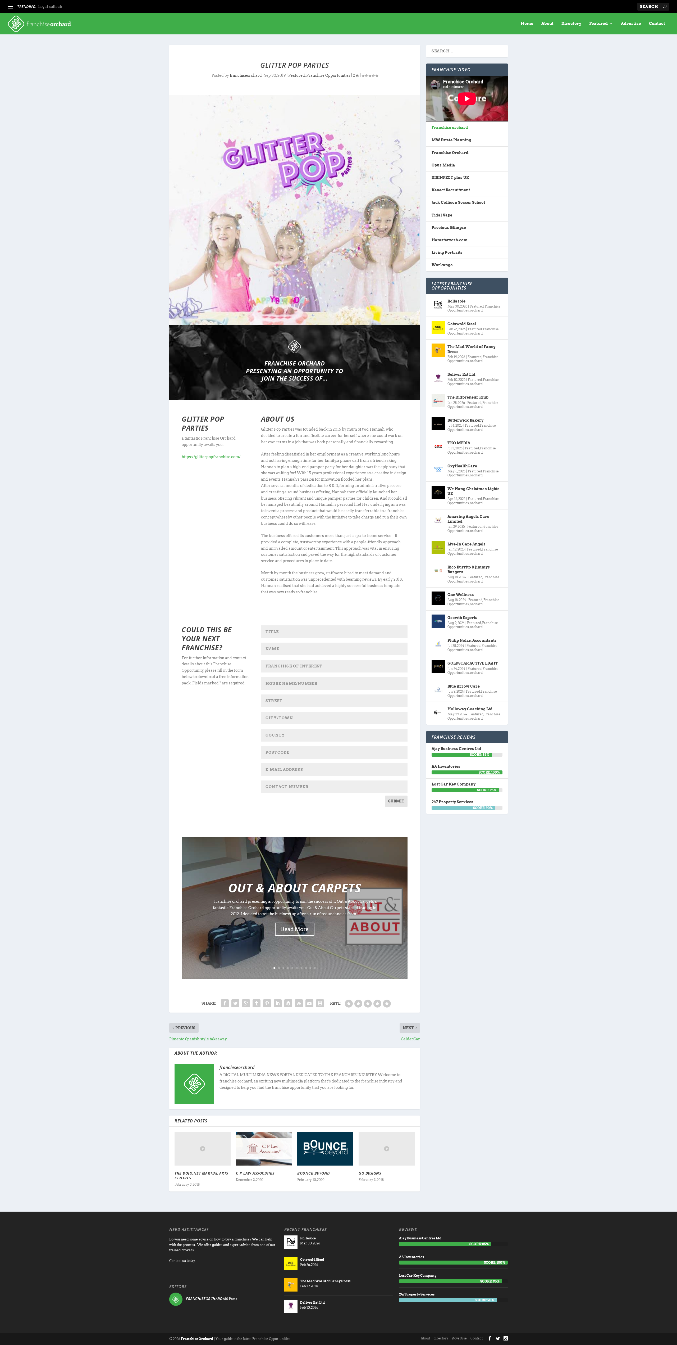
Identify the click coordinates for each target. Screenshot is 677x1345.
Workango (442, 265)
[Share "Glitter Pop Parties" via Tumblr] (256, 1003)
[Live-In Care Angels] (438, 547)
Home (527, 23)
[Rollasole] (438, 304)
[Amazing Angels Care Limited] (438, 520)
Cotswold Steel (461, 324)
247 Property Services (452, 802)
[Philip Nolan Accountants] (438, 644)
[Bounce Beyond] (325, 1149)
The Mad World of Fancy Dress (471, 349)
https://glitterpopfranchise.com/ (211, 457)
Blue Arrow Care (463, 686)
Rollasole (456, 301)
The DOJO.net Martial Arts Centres (201, 1175)
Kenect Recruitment (451, 190)
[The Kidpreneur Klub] (438, 400)
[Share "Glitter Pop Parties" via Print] (320, 1003)
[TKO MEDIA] (438, 446)
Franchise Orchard (450, 153)
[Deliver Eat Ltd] (438, 378)
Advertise (631, 23)
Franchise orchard (450, 127)
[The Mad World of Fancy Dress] (438, 350)
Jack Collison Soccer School (458, 202)
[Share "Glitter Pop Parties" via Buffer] (288, 1003)
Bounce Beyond (313, 1173)
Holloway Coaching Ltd (470, 709)
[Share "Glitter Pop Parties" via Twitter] (235, 1003)
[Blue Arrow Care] (438, 689)
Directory (571, 23)
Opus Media (443, 165)
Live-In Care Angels (466, 544)
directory (441, 1338)
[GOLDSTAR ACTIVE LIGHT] (438, 666)
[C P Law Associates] (264, 1149)
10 (315, 968)
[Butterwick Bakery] (438, 423)
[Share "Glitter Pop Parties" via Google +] (246, 1003)
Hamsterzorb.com (450, 240)
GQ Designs (370, 1173)
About (547, 23)
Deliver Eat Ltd (461, 374)
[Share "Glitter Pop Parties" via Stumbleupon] (299, 1003)
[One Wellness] (438, 598)
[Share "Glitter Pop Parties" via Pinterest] (267, 1003)
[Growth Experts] (438, 621)
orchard (476, 310)
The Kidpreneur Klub (467, 397)
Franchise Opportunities (328, 75)
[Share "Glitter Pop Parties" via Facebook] (224, 1003)
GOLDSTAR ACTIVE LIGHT (472, 663)
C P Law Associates (255, 1173)
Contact (657, 23)
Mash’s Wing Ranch (56, 6)
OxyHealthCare (462, 466)
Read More (295, 929)
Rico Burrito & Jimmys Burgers (468, 569)
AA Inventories (446, 766)
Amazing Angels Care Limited (468, 518)
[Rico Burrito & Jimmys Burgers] (438, 570)
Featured (598, 23)
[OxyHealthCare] (438, 469)
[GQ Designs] (387, 1149)
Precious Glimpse (449, 227)
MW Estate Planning (451, 140)
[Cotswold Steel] (438, 327)
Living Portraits (447, 252)
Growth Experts (462, 618)
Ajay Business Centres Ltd (456, 749)
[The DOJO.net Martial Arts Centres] (203, 1149)
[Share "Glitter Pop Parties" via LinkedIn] (277, 1003)
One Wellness (460, 595)
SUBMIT (396, 801)
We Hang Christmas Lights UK (473, 491)
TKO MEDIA (458, 443)
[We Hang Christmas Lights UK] (438, 492)
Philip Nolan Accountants (472, 640)
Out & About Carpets (294, 887)
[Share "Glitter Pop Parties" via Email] (309, 1003)
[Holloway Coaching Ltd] (438, 712)
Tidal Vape (442, 215)
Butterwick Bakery (465, 420)
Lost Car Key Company (453, 784)
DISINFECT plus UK (450, 177)
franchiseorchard (246, 75)
